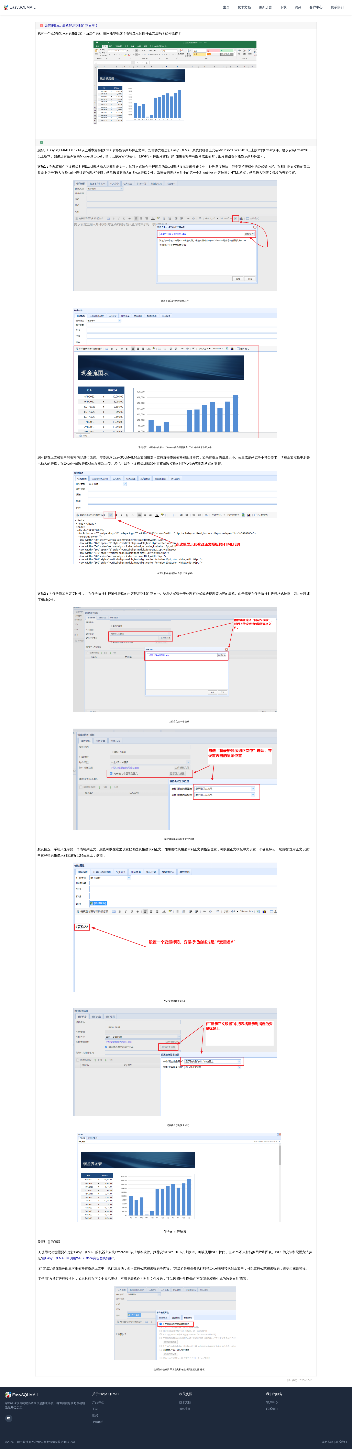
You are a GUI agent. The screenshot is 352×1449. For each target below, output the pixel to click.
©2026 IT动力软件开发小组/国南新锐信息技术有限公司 (40, 1441)
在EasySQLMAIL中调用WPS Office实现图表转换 (77, 1258)
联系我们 (337, 7)
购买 (298, 7)
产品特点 (98, 1402)
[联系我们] (8, 1418)
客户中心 (315, 7)
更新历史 (265, 7)
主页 (226, 7)
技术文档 (244, 7)
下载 (283, 7)
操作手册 (185, 1408)
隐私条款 (327, 1441)
